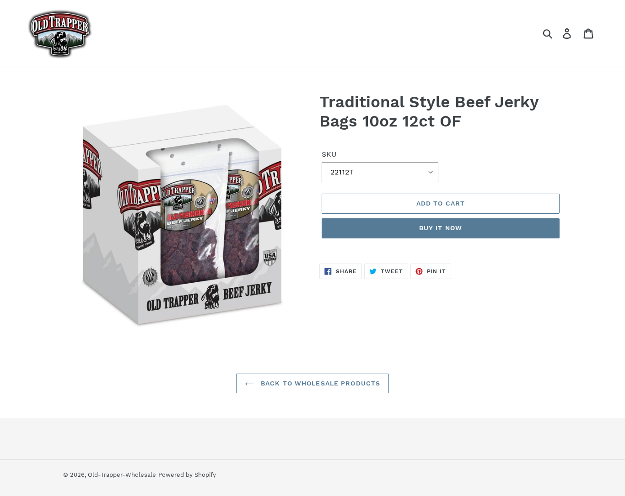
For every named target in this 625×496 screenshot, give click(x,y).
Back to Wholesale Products (319, 383)
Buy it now (440, 228)
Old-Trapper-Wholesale (122, 474)
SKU (329, 154)
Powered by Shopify (187, 474)
